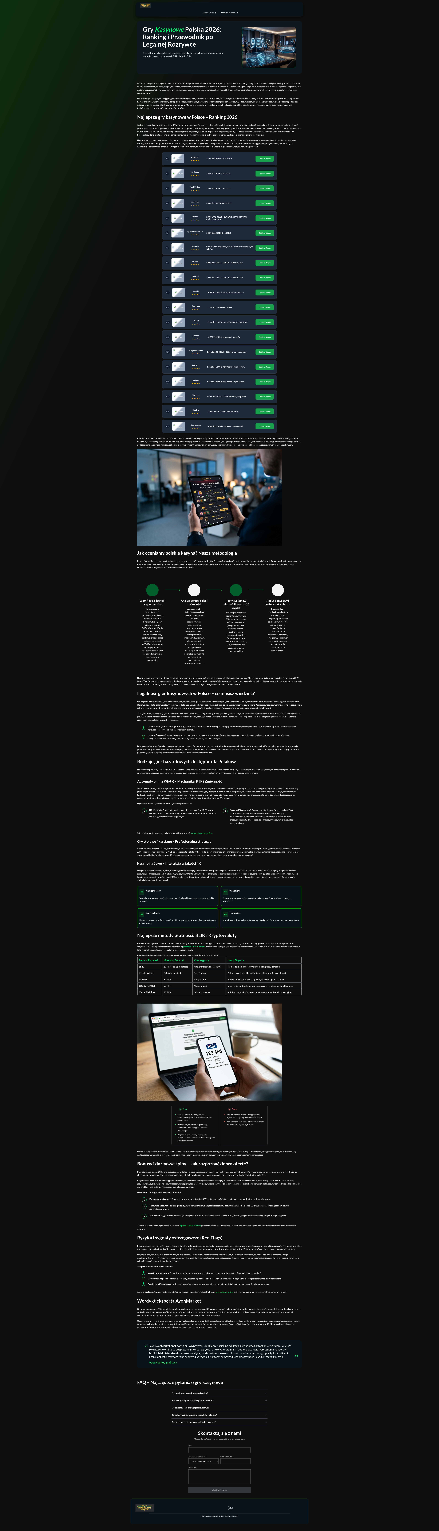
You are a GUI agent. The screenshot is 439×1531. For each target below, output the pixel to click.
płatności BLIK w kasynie (194, 946)
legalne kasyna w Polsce (190, 1225)
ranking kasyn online (224, 1292)
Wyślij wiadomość (219, 1490)
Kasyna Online (208, 13)
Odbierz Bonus (265, 159)
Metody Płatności (228, 13)
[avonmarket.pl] (145, 5)
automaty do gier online (201, 833)
